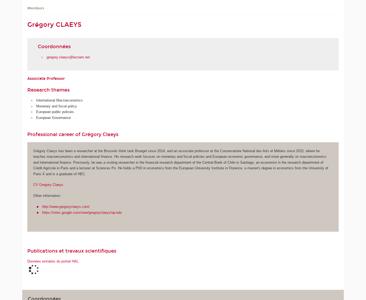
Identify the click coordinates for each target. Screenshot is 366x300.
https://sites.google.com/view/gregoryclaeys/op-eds (82, 213)
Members (35, 8)
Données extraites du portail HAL (53, 261)
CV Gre (48, 185)
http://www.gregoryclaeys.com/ (66, 207)
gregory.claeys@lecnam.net (68, 57)
